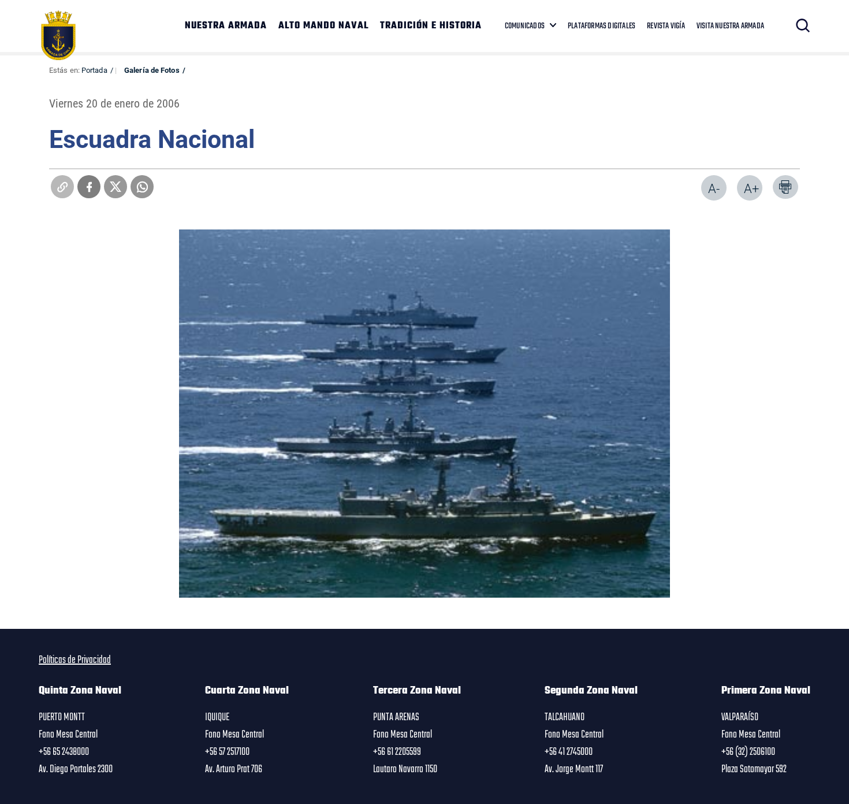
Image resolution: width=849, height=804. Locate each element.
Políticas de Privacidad (75, 660)
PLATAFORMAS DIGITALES (601, 26)
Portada (94, 70)
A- (714, 188)
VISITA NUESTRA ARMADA (730, 26)
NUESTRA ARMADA (226, 26)
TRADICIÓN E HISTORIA (431, 26)
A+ (751, 188)
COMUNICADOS (525, 26)
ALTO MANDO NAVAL (323, 26)
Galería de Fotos (152, 70)
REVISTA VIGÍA (666, 26)
